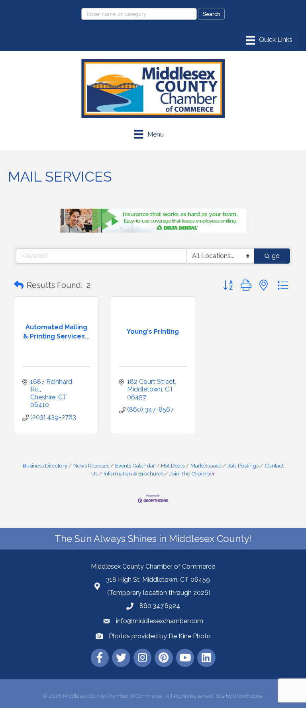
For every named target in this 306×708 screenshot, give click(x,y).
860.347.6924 (159, 606)
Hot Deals (172, 465)
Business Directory (45, 465)
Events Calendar (135, 465)
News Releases (91, 465)
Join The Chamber (192, 473)
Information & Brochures (133, 473)
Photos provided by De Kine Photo (160, 636)
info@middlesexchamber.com (159, 621)
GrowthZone (248, 696)
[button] (19, 285)
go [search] (276, 256)
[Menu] (269, 40)
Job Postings (243, 465)
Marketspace (206, 465)
